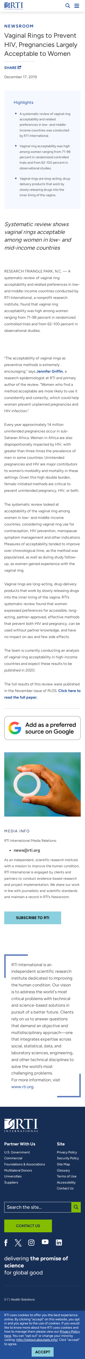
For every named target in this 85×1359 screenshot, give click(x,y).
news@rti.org (27, 850)
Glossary (63, 1170)
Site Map (63, 1164)
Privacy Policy (67, 1152)
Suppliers (11, 1182)
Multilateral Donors (18, 1170)
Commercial (13, 1158)
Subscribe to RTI (32, 917)
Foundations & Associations (24, 1164)
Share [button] (10, 67)
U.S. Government (17, 1152)
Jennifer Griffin (49, 371)
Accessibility (66, 1182)
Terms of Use (66, 1176)
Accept (44, 1352)
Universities (13, 1176)
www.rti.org (22, 1086)
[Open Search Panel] (67, 5)
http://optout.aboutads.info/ (37, 1340)
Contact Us (65, 1188)
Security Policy (68, 1158)
